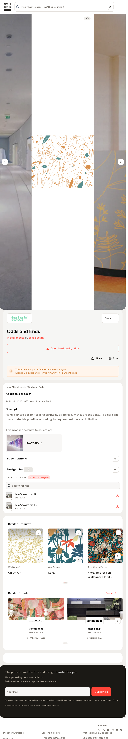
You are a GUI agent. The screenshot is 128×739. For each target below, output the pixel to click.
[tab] (10, 477)
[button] (65, 582)
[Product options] (38, 532)
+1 (79, 559)
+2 (39, 559)
